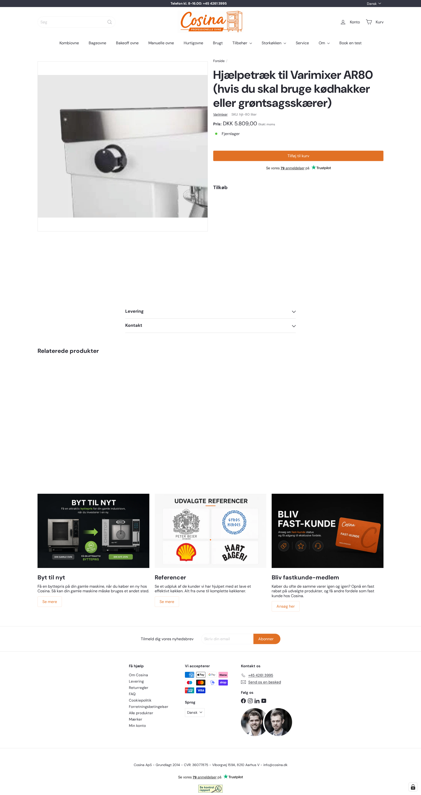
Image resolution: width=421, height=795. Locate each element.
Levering (136, 681)
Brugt (218, 43)
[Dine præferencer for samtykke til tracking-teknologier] (413, 787)
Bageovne (97, 43)
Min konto (137, 725)
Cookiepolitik (140, 700)
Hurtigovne (193, 43)
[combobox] (76, 22)
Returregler (138, 687)
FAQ (132, 694)
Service (302, 43)
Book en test (350, 43)
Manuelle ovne (161, 43)
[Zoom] (123, 146)
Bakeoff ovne (127, 43)
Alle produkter (141, 713)
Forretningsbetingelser (148, 706)
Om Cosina (138, 675)
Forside (219, 61)
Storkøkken (272, 43)
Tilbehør (240, 43)
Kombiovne (69, 43)
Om (322, 43)
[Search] (109, 22)
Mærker (135, 719)
